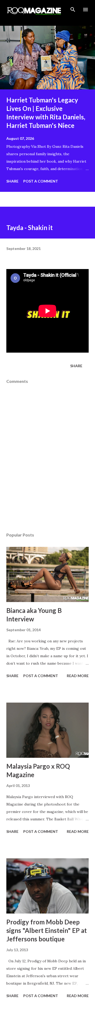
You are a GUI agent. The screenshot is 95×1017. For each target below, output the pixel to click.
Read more (78, 675)
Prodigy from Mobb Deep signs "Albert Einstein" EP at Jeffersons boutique (46, 930)
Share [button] (12, 181)
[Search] (73, 9)
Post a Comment (40, 181)
